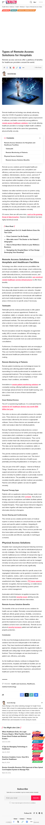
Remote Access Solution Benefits (18, 160)
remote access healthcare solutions (15, 123)
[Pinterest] (39, 813)
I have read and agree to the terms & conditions (24, 803)
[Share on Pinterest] (13, 67)
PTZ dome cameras (35, 581)
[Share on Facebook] (7, 67)
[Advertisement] (22, 30)
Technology (37, 751)
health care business (18, 684)
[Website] (42, 703)
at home (28, 497)
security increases (14, 627)
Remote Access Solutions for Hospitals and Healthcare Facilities (19, 144)
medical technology (9, 687)
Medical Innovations (37, 745)
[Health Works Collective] (11, 2)
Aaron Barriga (11, 73)
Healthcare (31, 684)
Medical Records (36, 748)
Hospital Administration (27, 10)
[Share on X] (10, 67)
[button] (4, 2)
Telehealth (9, 149)
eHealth (36, 735)
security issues (21, 597)
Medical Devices (36, 741)
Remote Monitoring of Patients (17, 152)
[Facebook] (34, 813)
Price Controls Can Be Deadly (17, 236)
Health (14, 10)
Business (6, 10)
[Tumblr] (42, 813)
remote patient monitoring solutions (25, 384)
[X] (36, 813)
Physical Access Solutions (13, 156)
